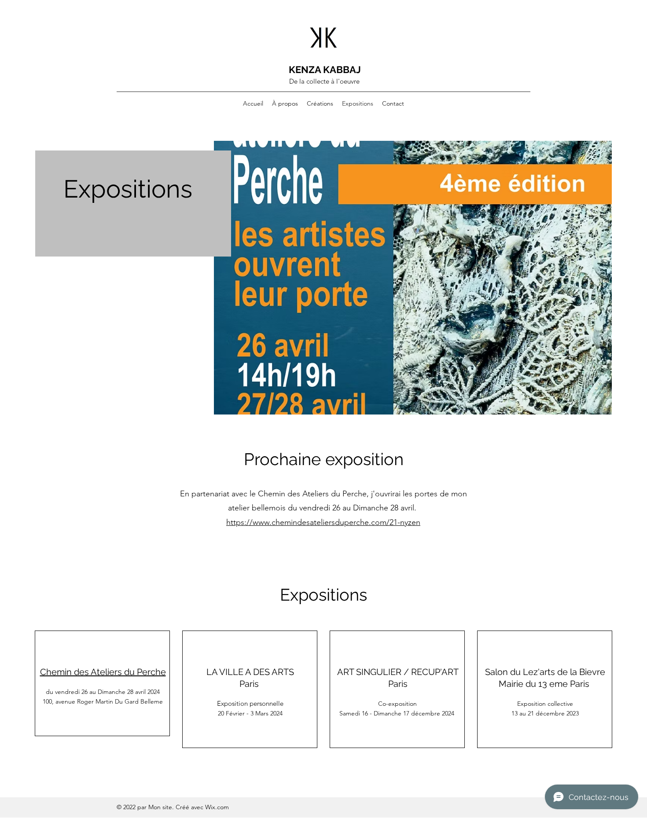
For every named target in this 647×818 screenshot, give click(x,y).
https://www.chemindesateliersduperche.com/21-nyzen (323, 522)
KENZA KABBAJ (325, 69)
